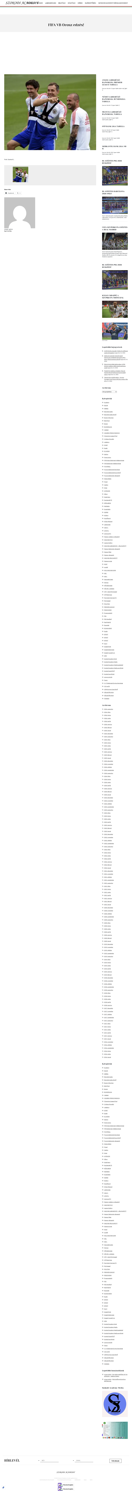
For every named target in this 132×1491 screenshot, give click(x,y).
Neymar (106, 582)
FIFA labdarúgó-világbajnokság (112, 463)
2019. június (107, 962)
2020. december (108, 907)
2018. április (107, 1002)
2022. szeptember (109, 843)
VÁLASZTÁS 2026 (109, 692)
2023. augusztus (108, 810)
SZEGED (40, 3)
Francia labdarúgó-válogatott (112, 475)
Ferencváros (107, 457)
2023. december (108, 797)
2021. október (108, 877)
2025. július (107, 739)
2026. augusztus (108, 709)
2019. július (107, 959)
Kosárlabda (107, 509)
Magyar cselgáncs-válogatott (112, 537)
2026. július (107, 712)
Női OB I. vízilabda (109, 588)
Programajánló (108, 613)
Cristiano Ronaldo (109, 439)
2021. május (107, 892)
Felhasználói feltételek (64, 1479)
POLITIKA (107, 604)
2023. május (107, 819)
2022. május (107, 855)
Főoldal (30, 3)
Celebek (106, 430)
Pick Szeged (107, 601)
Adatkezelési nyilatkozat (47, 1479)
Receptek (106, 625)
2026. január (107, 730)
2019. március (108, 971)
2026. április (107, 721)
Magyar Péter (107, 552)
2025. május (107, 746)
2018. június (107, 996)
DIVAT (106, 445)
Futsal (105, 482)
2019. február (108, 975)
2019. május (107, 965)
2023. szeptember (109, 807)
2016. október (108, 1045)
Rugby (106, 631)
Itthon (106, 494)
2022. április (107, 858)
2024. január (107, 794)
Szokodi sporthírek (109, 674)
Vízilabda (106, 698)
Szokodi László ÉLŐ (109, 671)
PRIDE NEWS (107, 610)
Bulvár (106, 424)
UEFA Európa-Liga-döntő (111, 689)
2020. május (107, 929)
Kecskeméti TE (108, 500)
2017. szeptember (109, 1017)
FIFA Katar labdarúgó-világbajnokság (114, 460)
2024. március (108, 788)
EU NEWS (107, 451)
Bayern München (109, 417)
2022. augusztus (108, 846)
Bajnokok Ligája (108, 411)
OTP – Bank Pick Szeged (110, 592)
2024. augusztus (108, 773)
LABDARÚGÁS (50, 3)
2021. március (108, 898)
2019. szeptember (109, 953)
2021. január (107, 904)
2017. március (108, 1036)
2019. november (108, 947)
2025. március (108, 752)
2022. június (107, 852)
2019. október (108, 950)
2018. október (108, 984)
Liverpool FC (107, 533)
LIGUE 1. (106, 530)
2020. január (107, 941)
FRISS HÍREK (107, 479)
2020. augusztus (108, 920)
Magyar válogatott (109, 555)
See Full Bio (8, 231)
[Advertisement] (66, 53)
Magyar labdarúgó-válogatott (112, 549)
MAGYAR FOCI (108, 540)
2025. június (107, 743)
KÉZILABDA (107, 503)
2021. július (107, 886)
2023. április (107, 822)
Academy (106, 402)
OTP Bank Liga (108, 595)
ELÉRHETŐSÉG (90, 3)
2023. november (108, 801)
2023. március (108, 825)
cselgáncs (106, 442)
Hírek (105, 488)
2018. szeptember (109, 987)
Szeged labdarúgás (109, 649)
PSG (105, 616)
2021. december (108, 871)
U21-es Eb (107, 686)
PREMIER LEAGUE (109, 607)
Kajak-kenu (107, 497)
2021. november (108, 874)
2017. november (108, 1011)
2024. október (108, 767)
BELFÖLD (61, 3)
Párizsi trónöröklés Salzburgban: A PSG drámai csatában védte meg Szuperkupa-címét (115, 366)
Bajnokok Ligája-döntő (110, 414)
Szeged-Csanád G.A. (109, 653)
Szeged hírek (107, 646)
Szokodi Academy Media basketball (113, 665)
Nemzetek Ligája (108, 579)
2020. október (108, 913)
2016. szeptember (109, 1048)
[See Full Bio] (13, 231)
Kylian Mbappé (108, 521)
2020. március (108, 935)
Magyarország (108, 561)
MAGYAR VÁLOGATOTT (110, 558)
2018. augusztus (108, 990)
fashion (106, 454)
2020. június (107, 926)
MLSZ (105, 564)
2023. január (107, 831)
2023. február (108, 828)
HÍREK (80, 3)
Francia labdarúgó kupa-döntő (112, 472)
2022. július (107, 849)
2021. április (107, 895)
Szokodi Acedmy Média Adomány (113, 3)
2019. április (107, 968)
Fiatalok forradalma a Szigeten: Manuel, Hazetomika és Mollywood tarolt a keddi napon (115, 372)
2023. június (107, 816)
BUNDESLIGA (108, 427)
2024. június (107, 779)
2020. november (108, 910)
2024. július (107, 776)
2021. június (107, 889)
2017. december (108, 1008)
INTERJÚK (107, 491)
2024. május (107, 782)
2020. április (107, 932)
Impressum (77, 1479)
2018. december (108, 978)
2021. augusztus (108, 883)
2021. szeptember (109, 880)
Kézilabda (107, 506)
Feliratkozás (115, 1461)
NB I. (105, 573)
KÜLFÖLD (71, 3)
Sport (105, 643)
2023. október (108, 804)
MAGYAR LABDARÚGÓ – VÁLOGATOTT (115, 546)
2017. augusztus (108, 1020)
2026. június (107, 715)
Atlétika (106, 408)
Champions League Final (110, 436)
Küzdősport (107, 518)
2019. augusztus (108, 956)
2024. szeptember (109, 770)
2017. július (107, 1023)
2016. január (107, 1057)
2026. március (108, 724)
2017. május (107, 1029)
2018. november (108, 981)
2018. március (108, 1005)
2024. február (108, 791)
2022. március (108, 862)
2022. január (107, 868)
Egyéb (105, 448)
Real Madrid (107, 622)
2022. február (108, 865)
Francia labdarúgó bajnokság (112, 469)
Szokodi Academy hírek (110, 659)
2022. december (108, 834)
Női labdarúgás (108, 585)
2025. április (107, 749)
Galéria (106, 485)
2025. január (107, 758)
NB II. (105, 576)
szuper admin (107, 1374)
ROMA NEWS (108, 628)
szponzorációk (108, 677)
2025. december (108, 733)
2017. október (108, 1014)
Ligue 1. (106, 527)
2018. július (107, 993)
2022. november (108, 837)
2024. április (107, 785)
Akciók (106, 405)
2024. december (108, 761)
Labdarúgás (107, 524)
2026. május (107, 718)
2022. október (108, 840)
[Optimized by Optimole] (4, 1487)
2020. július (107, 923)
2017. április (107, 1033)
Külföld (106, 512)
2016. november (108, 1042)
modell (106, 567)
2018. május (107, 999)
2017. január (107, 1039)
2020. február (108, 938)
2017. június (107, 1026)
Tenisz (106, 680)
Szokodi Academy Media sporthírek (113, 668)
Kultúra (106, 515)
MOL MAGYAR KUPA (110, 570)
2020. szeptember (109, 916)
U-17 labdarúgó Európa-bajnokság (113, 683)
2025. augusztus (108, 736)
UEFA (91, 1479)
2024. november (108, 764)
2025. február (108, 755)
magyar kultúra (108, 543)
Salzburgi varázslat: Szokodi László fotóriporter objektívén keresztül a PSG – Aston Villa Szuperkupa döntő (115, 357)
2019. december (108, 944)
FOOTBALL (107, 466)
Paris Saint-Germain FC (110, 598)
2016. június (107, 1051)
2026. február (108, 727)
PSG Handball (108, 619)
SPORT (106, 634)
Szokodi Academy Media (110, 662)
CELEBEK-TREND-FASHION (112, 433)
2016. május (107, 1054)
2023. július (107, 813)
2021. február (108, 901)
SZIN (105, 656)
